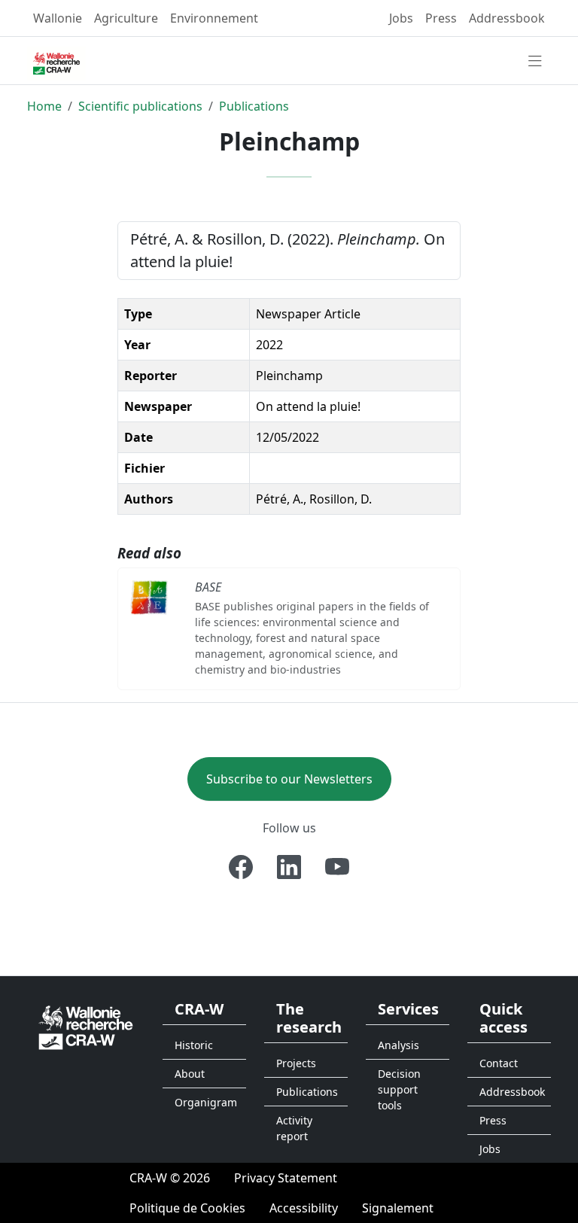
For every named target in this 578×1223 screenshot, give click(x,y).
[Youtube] (337, 867)
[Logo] (85, 1026)
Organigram (206, 1102)
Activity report (294, 1128)
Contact (498, 1063)
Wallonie (57, 18)
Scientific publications (140, 106)
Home (44, 106)
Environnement (214, 18)
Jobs (401, 18)
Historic (194, 1045)
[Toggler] (535, 61)
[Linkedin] (289, 867)
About (190, 1073)
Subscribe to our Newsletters (289, 779)
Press (441, 18)
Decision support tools (399, 1089)
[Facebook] (241, 867)
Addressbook (507, 18)
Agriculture (126, 18)
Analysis (398, 1045)
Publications (254, 106)
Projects (296, 1063)
